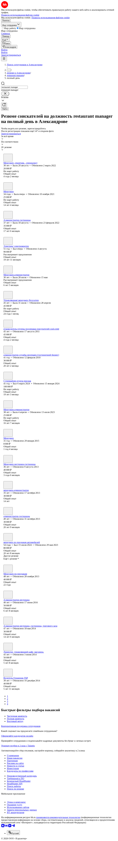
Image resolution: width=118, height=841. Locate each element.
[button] (4, 50)
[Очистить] (5, 93)
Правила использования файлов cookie (51, 17)
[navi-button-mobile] (4, 58)
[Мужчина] (8, 241)
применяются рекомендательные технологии (58, 817)
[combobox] (14, 87)
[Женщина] (8, 158)
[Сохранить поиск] (4, 105)
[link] (6, 43)
